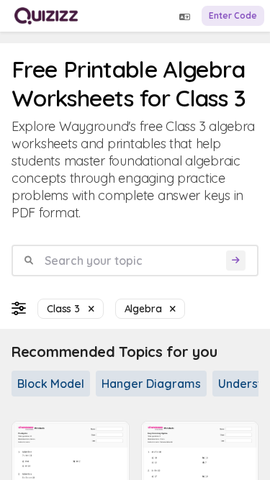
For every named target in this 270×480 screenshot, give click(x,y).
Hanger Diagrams (151, 383)
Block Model (50, 383)
